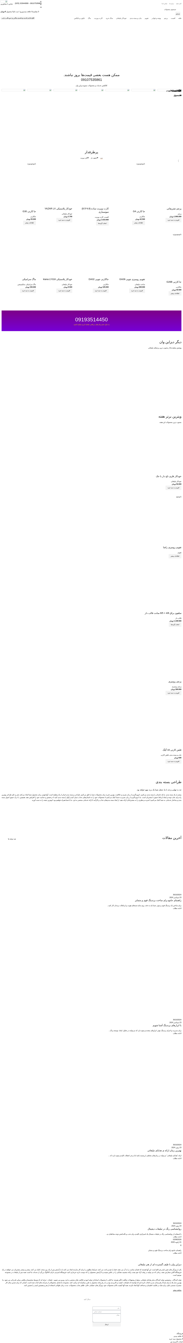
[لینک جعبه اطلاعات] (91, 10)
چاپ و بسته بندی (175, 755)
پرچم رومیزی (174, 681)
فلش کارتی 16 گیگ (172, 750)
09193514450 (91, 319)
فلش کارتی (165, 755)
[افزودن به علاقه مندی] (33, 275)
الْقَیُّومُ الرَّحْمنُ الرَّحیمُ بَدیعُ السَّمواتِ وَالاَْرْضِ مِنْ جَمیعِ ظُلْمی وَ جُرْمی (18, 18)
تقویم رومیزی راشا (172, 547)
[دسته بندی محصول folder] (91, 114)
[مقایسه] (33, 295)
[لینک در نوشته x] (91, 1048)
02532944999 (138, 1308)
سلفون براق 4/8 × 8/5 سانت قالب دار (163, 613)
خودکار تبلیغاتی (176, 481)
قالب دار (178, 618)
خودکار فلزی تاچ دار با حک (168, 476)
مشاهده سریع (27, 295)
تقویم (179, 552)
